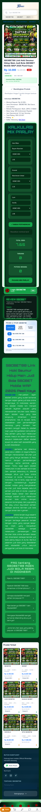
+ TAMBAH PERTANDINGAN (20, 225)
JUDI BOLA (32, 21)
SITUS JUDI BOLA (21, 21)
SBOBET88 (9, 17)
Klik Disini (22, 120)
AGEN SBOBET (32, 17)
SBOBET (20, 17)
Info (33, 291)
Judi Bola (9, 515)
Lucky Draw (10, 327)
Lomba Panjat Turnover (20, 328)
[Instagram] (11, 776)
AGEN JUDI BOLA (8, 21)
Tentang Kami (9, 785)
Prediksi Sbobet (30, 327)
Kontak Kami (8, 788)
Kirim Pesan (13, 766)
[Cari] (6, 12)
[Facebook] (6, 776)
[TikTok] (16, 776)
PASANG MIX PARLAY (20, 280)
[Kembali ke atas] (36, 797)
